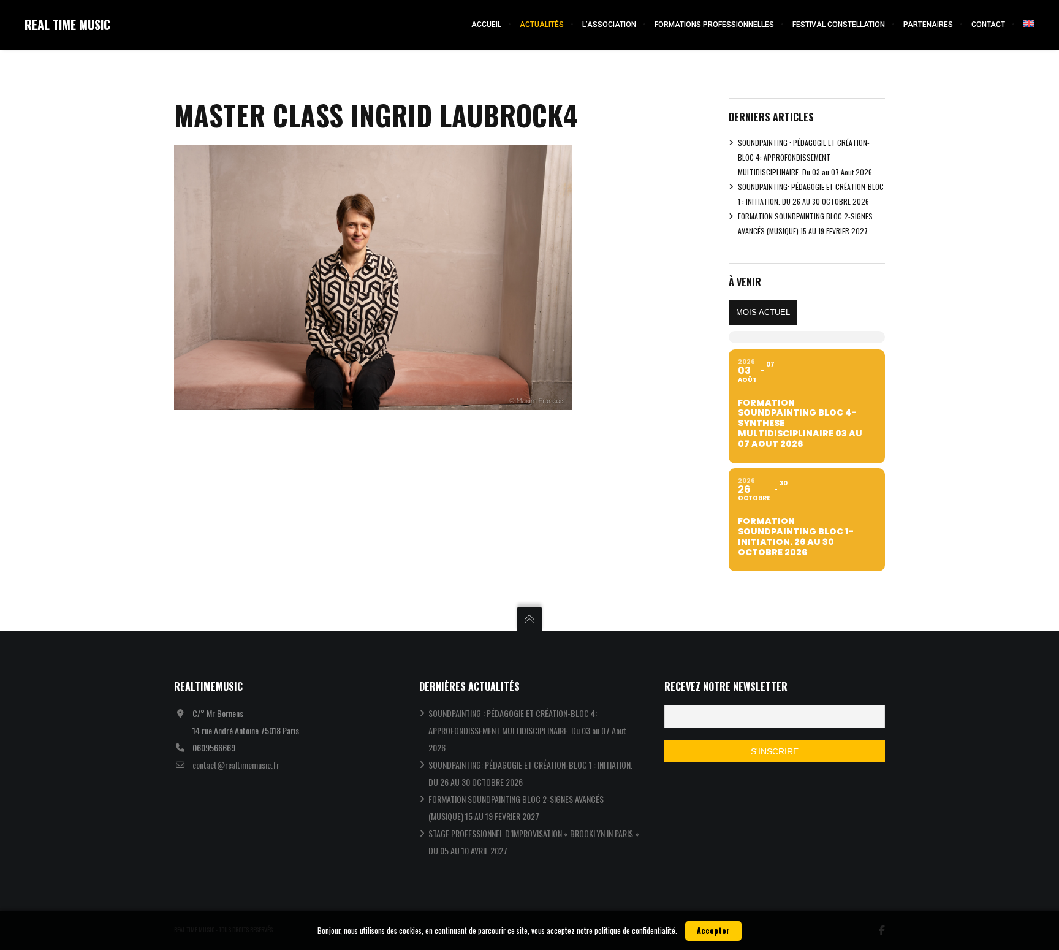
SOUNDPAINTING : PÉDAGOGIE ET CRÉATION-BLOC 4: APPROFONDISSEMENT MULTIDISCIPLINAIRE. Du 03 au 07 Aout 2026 (805, 157)
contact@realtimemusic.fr (235, 764)
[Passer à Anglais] (1024, 24)
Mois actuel (763, 312)
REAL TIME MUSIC (67, 24)
